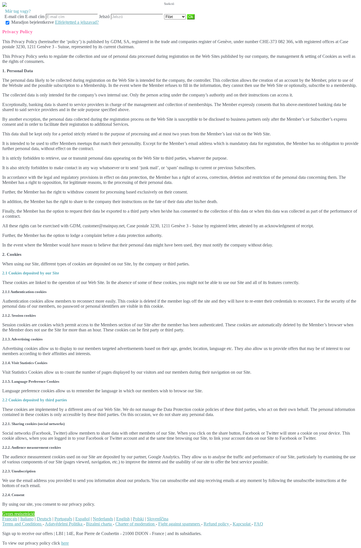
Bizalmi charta (99, 523)
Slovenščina (157, 518)
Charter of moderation (135, 523)
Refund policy (217, 523)
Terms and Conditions (22, 523)
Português (63, 518)
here (65, 543)
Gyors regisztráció (18, 513)
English (123, 518)
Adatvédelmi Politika (64, 523)
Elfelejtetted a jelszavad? (77, 22)
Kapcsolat (242, 523)
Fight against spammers (179, 523)
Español (82, 518)
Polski (138, 518)
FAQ (258, 523)
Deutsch (44, 518)
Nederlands (103, 518)
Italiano (27, 518)
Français (9, 518)
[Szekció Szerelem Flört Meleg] (175, 16)
